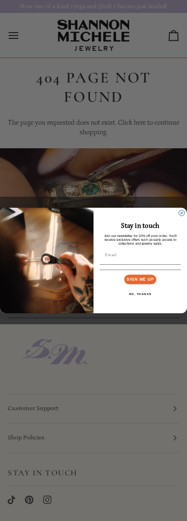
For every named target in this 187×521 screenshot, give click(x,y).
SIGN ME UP (140, 279)
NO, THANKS (140, 294)
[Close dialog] (182, 213)
